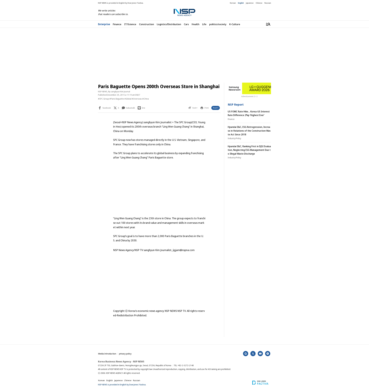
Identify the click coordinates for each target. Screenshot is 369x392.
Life (204, 24)
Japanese (250, 3)
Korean (233, 3)
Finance (117, 24)
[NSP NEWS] (184, 12)
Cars (186, 24)
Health (195, 24)
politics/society (217, 24)
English (241, 3)
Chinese (259, 3)
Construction (146, 24)
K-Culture (234, 24)
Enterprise (104, 24)
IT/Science (130, 24)
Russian (267, 3)
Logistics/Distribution (169, 24)
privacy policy (125, 353)
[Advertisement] (286, 118)
